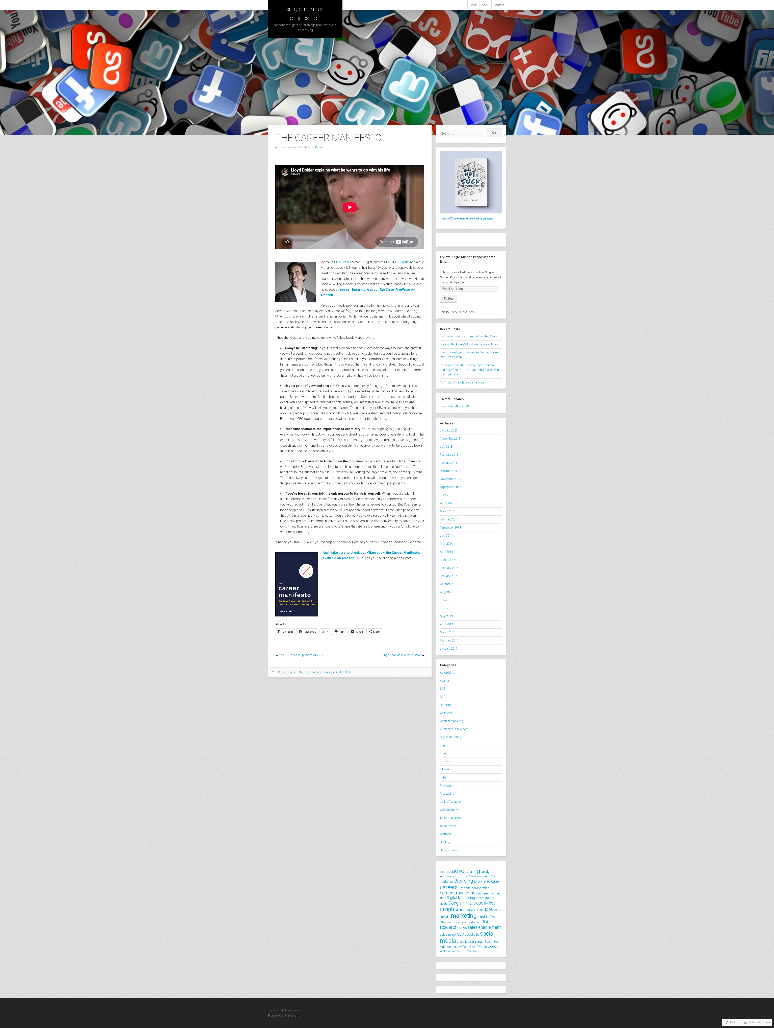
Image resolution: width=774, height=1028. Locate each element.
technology (454, 947)
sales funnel (448, 934)
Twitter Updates (452, 399)
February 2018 (449, 455)
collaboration (480, 888)
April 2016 (446, 503)
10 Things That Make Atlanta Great (398, 655)
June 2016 (446, 495)
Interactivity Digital (471, 910)
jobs (334, 672)
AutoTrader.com (451, 876)
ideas (477, 903)
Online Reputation (451, 801)
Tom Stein (469, 947)
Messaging (447, 793)
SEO (460, 934)
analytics (488, 871)
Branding (446, 705)
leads (497, 910)
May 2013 (446, 616)
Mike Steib (341, 262)
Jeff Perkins (317, 147)
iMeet (489, 903)
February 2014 (449, 568)
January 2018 (449, 463)
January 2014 (449, 576)
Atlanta (444, 680)
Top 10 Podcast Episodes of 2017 (301, 655)
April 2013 (446, 624)
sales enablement (484, 927)
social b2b (472, 934)
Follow (448, 298)
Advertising (447, 672)
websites (459, 951)
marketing (464, 915)
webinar (445, 951)
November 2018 (450, 438)
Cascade (464, 888)
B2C (442, 697)
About (486, 5)
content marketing (457, 892)
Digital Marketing (450, 737)
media (483, 916)
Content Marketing (451, 721)
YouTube (473, 951)
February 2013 (449, 640)
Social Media (448, 826)
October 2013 (449, 584)
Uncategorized (449, 850)
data (443, 898)
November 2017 (450, 479)
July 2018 (446, 446)
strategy (477, 941)
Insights (445, 761)
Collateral (446, 713)
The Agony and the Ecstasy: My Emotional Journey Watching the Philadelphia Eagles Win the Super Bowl (469, 370)
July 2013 (446, 600)
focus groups (485, 898)
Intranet (444, 769)
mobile (452, 922)
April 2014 (446, 552)
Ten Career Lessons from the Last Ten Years (468, 336)
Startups (445, 834)
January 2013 (449, 648)
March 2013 (448, 632)
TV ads (482, 947)
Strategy (445, 842)
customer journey (488, 893)
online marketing (469, 922)
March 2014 (448, 560)
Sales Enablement (451, 818)
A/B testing (445, 872)
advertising (466, 870)
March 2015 (448, 511)
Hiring (443, 753)
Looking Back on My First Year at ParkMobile (469, 344)
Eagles (444, 745)
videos (493, 946)
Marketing (446, 785)
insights (449, 909)
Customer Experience (453, 729)
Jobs (292, 672)
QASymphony (449, 810)
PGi (484, 921)
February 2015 (449, 519)
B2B (442, 689)
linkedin (445, 916)
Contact (499, 5)
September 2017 (450, 487)
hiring (467, 903)
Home (473, 5)
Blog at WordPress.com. (284, 1015)
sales (463, 927)
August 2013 (448, 592)
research (449, 927)
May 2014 (446, 543)
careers (316, 672)
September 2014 (450, 527)
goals (326, 672)
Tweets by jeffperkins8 (454, 406)
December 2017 (450, 471)
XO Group (402, 262)
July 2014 (446, 535)
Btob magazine (486, 881)
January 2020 (449, 430)
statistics (463, 941)
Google (455, 903)
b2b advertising (478, 876)
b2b (465, 876)
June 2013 (446, 608)
